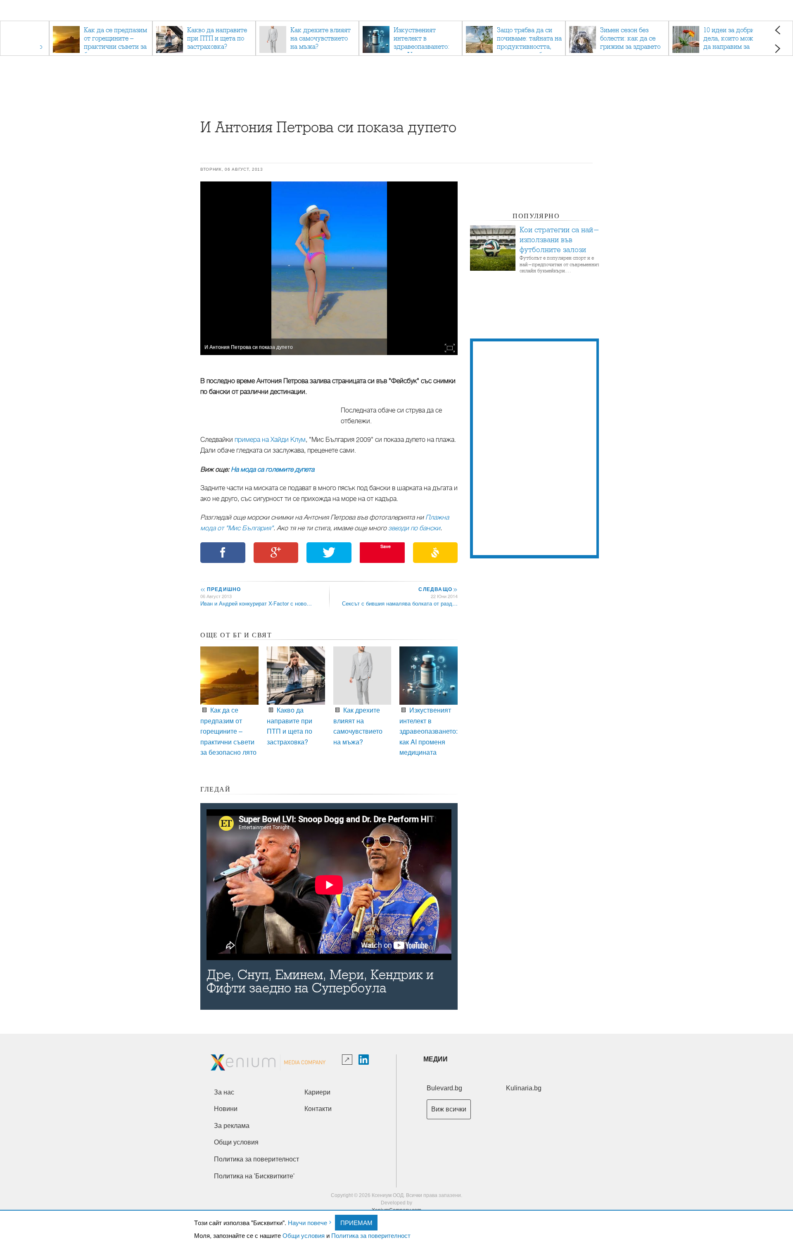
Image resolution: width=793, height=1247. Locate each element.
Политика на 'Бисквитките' (254, 1176)
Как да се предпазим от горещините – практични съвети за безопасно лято (228, 731)
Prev (777, 30)
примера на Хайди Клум (270, 440)
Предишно (220, 589)
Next (777, 48)
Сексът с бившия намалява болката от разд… (400, 603)
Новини (225, 1108)
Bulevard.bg (444, 1088)
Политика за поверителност (371, 1235)
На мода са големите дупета (272, 469)
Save (385, 546)
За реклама (231, 1125)
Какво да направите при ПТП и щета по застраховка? (289, 725)
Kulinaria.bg (523, 1088)
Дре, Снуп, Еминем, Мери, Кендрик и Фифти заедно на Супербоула (320, 981)
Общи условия (304, 1235)
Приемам (356, 1222)
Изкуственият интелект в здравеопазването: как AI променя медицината (428, 731)
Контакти (318, 1108)
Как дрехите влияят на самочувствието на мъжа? (357, 725)
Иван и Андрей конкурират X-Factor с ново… (256, 603)
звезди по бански (414, 528)
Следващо (437, 589)
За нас (224, 1092)
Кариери (317, 1092)
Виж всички (448, 1109)
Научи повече (307, 1222)
